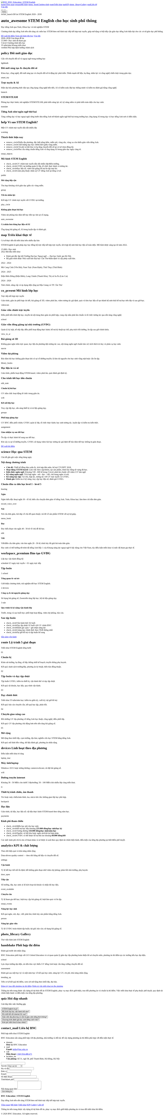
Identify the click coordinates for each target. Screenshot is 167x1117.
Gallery (34, 1105)
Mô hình (14, 1105)
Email (3, 1074)
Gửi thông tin (7, 1091)
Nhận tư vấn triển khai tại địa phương (47, 986)
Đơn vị (4, 1071)
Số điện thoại (6, 1077)
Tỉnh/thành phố (7, 1079)
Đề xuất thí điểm (8, 36)
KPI (28, 1105)
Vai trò (4, 1066)
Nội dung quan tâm (9, 1089)
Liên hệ (41, 1105)
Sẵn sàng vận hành (9, 637)
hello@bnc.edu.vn (20, 1049)
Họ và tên (5, 1068)
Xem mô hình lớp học (24, 36)
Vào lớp (4, 7)
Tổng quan (5, 1105)
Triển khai (22, 1105)
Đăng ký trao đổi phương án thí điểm (16, 986)
